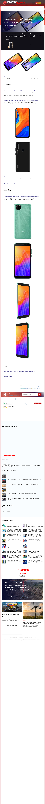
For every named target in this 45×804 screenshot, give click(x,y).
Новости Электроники (10, 399)
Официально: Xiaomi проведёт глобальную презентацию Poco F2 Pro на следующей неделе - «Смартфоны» (20, 461)
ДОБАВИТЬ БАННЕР (10, 455)
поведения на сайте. (28, 388)
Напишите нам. (39, 388)
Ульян (5, 13)
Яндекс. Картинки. (38, 386)
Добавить (30, 403)
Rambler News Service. (38, 384)
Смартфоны (19, 399)
